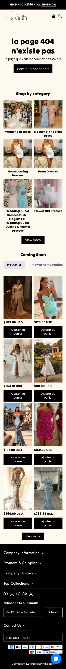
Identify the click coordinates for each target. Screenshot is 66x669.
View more (33, 240)
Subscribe (53, 612)
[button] (6, 16)
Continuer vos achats (33, 69)
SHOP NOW (48, 4)
